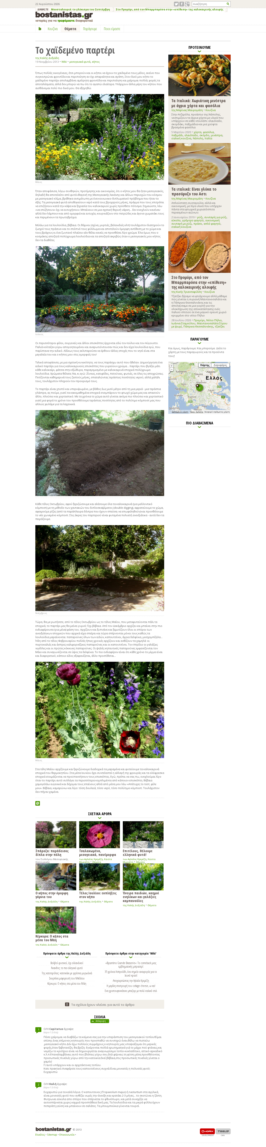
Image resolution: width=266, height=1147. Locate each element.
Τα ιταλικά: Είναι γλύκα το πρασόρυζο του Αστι (193, 191)
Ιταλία (208, 138)
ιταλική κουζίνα (181, 138)
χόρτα (197, 132)
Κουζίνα (211, 110)
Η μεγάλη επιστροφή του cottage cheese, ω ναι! (131, 986)
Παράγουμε (90, 28)
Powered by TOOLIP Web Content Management (223, 1132)
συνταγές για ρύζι (215, 217)
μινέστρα (216, 135)
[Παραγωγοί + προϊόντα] (199, 413)
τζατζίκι (220, 326)
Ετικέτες (40, 1134)
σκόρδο (204, 135)
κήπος (96, 62)
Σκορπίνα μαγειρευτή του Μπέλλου (67, 978)
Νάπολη (198, 138)
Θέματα (96, 862)
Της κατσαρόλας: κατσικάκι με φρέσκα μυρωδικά (67, 973)
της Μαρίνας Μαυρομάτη (187, 110)
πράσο (197, 223)
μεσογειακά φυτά (79, 62)
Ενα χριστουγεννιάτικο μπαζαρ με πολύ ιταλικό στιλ (131, 991)
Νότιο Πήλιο (214, 320)
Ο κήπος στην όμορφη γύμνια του (52, 895)
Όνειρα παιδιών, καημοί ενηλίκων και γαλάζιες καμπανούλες (141, 897)
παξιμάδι (177, 135)
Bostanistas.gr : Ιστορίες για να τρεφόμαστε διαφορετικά (64, 16)
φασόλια (208, 132)
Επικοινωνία (66, 1134)
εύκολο (176, 220)
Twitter (176, 4)
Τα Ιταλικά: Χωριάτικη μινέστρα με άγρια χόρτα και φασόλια (198, 103)
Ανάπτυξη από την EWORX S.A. (207, 1132)
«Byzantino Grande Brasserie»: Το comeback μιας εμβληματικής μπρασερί (130, 965)
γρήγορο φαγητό (193, 220)
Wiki (64, 62)
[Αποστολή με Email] (37, 803)
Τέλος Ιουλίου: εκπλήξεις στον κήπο (98, 895)
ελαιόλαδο (191, 135)
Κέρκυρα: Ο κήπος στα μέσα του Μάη (52, 938)
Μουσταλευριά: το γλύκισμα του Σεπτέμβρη (80, 9)
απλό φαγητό (212, 223)
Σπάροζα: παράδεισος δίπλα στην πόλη (52, 852)
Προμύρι (199, 320)
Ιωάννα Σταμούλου (183, 323)
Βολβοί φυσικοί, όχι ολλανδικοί (66, 963)
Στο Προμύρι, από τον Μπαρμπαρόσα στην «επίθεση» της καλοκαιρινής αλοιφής (169, 9)
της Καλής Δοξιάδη (47, 58)
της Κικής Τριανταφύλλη (186, 292)
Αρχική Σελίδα (40, 28)
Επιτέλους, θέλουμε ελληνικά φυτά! (138, 852)
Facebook (181, 4)
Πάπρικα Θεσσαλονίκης (198, 326)
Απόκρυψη (101, 1021)
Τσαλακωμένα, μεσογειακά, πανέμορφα (97, 852)
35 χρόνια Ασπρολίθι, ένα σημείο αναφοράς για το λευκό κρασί (131, 973)
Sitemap (52, 1134)
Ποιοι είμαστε (112, 28)
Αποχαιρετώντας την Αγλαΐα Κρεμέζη (131, 980)
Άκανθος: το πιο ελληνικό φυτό (67, 968)
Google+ (187, 4)
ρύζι (200, 217)
